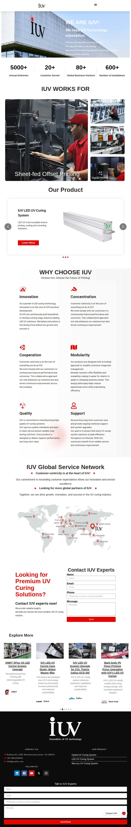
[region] (65, 227)
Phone (70, 592)
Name (70, 574)
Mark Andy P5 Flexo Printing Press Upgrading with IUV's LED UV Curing (80, 669)
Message (72, 601)
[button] (95, 5)
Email (70, 583)
